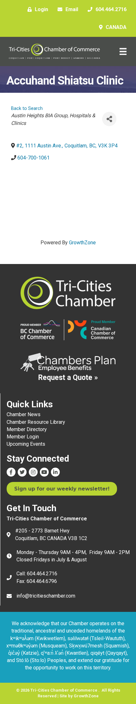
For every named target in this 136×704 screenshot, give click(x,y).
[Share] (109, 119)
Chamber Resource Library (36, 422)
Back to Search (27, 108)
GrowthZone (82, 243)
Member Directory (27, 429)
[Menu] (123, 51)
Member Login (23, 437)
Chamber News (23, 414)
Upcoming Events (26, 444)
